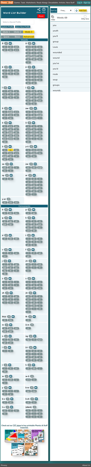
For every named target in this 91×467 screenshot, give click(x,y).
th (34, 242)
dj (5, 274)
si (10, 296)
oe (40, 80)
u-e (28, 135)
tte (40, 242)
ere (34, 182)
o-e (16, 112)
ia (34, 97)
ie (10, 74)
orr (40, 188)
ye (40, 97)
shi (40, 309)
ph (40, 253)
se (11, 282)
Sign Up (87, 2)
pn (11, 343)
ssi (28, 299)
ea (40, 53)
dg (5, 270)
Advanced (29, 36)
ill (34, 360)
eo (16, 74)
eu (11, 159)
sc (40, 285)
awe (34, 118)
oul (5, 167)
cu (34, 227)
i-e (34, 80)
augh (40, 115)
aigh (34, 56)
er (28, 179)
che (34, 306)
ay (40, 47)
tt (39, 239)
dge (4, 267)
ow (10, 115)
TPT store (17, 425)
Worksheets (31, 2)
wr (16, 368)
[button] (76, 10)
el (40, 351)
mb (4, 331)
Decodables (53, 2)
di (10, 270)
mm (10, 328)
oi (5, 179)
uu (28, 156)
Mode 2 (17, 31)
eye (39, 100)
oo (5, 132)
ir (39, 182)
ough (11, 112)
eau (16, 135)
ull (28, 357)
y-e (39, 94)
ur (28, 182)
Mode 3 (28, 31)
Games (17, 2)
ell (28, 360)
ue (11, 156)
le (28, 351)
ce (28, 285)
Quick (6, 36)
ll (10, 351)
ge (16, 264)
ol (40, 357)
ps (34, 288)
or (34, 179)
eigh (28, 56)
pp (34, 213)
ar (40, 185)
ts (5, 414)
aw (39, 112)
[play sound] (10, 43)
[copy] (53, 17)
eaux (11, 139)
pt (28, 245)
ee (40, 59)
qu (28, 227)
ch (34, 224)
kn (11, 339)
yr (28, 191)
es (11, 288)
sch (28, 309)
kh (34, 230)
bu (16, 213)
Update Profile (7, 27)
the (10, 320)
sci (28, 306)
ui (16, 156)
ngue (40, 339)
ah (34, 59)
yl (40, 360)
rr (10, 368)
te (34, 245)
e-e (39, 50)
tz (16, 410)
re (40, 179)
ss (5, 285)
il (39, 354)
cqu (34, 391)
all (34, 357)
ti (28, 267)
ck (40, 221)
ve (16, 253)
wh (34, 368)
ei (28, 53)
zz (5, 288)
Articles (62, 2)
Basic (17, 36)
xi (28, 402)
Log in (79, 2)
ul (28, 354)
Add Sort (83, 10)
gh (16, 221)
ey (34, 50)
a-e (16, 50)
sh (28, 296)
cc (28, 224)
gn (5, 343)
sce (39, 288)
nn (16, 339)
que (39, 224)
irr (28, 194)
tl (39, 267)
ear (34, 185)
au (11, 50)
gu (11, 224)
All (6, 43)
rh (5, 371)
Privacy (4, 465)
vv (5, 256)
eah (16, 47)
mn (16, 328)
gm (10, 331)
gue (4, 224)
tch (40, 264)
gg (10, 221)
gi (10, 267)
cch (28, 230)
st (28, 288)
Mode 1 (6, 31)
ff (34, 253)
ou (11, 118)
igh (28, 94)
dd (16, 239)
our (28, 188)
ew (10, 135)
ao (5, 142)
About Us (86, 465)
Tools (23, 2)
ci (10, 302)
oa (16, 115)
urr (34, 188)
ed (11, 239)
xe (11, 402)
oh (5, 115)
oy (34, 103)
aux (4, 139)
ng (28, 339)
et (28, 59)
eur (16, 202)
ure (28, 185)
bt (28, 242)
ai (5, 50)
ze (11, 285)
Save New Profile (23, 27)
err (34, 191)
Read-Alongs (42, 2)
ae (40, 56)
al (10, 47)
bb (10, 213)
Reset (41, 16)
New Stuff (70, 2)
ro (40, 191)
